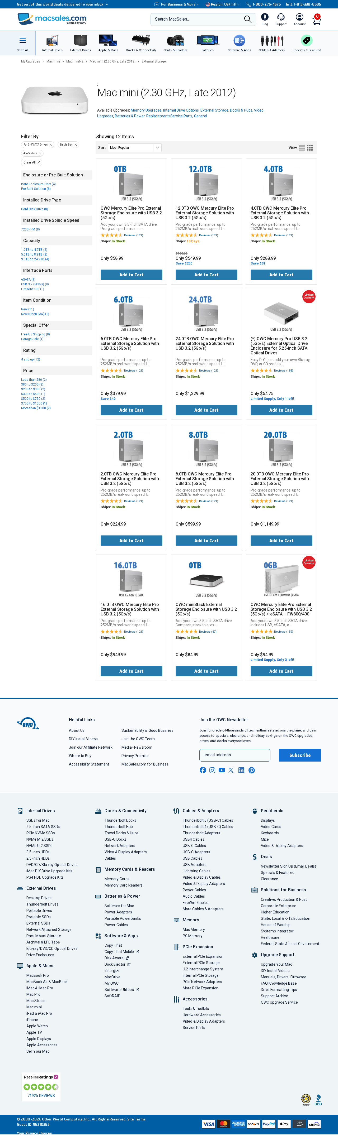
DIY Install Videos (83, 739)
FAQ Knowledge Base (279, 983)
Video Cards (271, 827)
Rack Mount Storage (43, 936)
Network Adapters (120, 846)
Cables (110, 858)
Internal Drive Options (181, 110)
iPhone (32, 1020)
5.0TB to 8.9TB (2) (34, 254)
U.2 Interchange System (203, 969)
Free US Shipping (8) (35, 334)
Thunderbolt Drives (42, 904)
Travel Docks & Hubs (122, 833)
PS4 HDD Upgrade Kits (45, 877)
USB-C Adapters (196, 852)
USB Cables (192, 858)
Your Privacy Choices (34, 1133)
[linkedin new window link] (241, 770)
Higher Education (275, 912)
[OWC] (52, 20)
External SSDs (38, 923)
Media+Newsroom (136, 747)
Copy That (113, 945)
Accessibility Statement (89, 764)
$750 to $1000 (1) (34, 403)
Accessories (195, 999)
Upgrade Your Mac (276, 964)
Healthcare (270, 937)
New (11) (27, 309)
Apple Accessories (42, 1045)
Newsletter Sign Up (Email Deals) (288, 866)
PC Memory (193, 936)
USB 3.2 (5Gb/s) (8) (35, 284)
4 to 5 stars (30, 153)
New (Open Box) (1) (35, 314)
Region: (224, 4)
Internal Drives (40, 810)
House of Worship (275, 925)
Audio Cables (194, 896)
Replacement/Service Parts (169, 116)
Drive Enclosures (40, 955)
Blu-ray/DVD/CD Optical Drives (52, 948)
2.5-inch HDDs (38, 858)
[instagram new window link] (212, 770)
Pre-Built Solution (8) (36, 189)
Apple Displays (38, 1039)
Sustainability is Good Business (147, 730)
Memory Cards (117, 879)
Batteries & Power (130, 116)
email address (218, 754)
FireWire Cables (196, 903)
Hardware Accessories (202, 1015)
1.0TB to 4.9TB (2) (34, 250)
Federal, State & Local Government (290, 944)
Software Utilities (119, 990)
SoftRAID (112, 996)
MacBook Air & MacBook (47, 982)
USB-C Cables (194, 846)
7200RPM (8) (30, 229)
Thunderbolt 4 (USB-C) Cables (208, 827)
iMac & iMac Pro (39, 988)
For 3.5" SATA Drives (36, 144)
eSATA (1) (28, 279)
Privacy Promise (135, 756)
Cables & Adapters (201, 810)
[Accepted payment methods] (260, 1125)
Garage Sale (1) (32, 339)
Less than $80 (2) (34, 380)
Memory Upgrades (146, 110)
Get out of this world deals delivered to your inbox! (62, 4)
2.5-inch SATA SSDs (43, 827)
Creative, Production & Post (284, 899)
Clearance (269, 879)
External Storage (214, 110)
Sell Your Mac (37, 1051)
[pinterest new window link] (251, 770)
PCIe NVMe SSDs (40, 833)
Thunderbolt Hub (119, 827)
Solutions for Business (283, 889)
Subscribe (300, 755)
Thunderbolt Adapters (201, 833)
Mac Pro (33, 994)
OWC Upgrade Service (279, 1002)
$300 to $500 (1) (33, 394)
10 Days (193, 241)
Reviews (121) (133, 235)
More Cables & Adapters (203, 909)
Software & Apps (121, 935)
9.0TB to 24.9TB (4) (35, 259)
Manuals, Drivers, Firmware (283, 977)
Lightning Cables (196, 871)
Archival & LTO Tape (43, 942)
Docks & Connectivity (126, 810)
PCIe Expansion (198, 946)
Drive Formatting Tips (279, 990)
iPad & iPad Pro (39, 1013)
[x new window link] (231, 770)
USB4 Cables (193, 839)
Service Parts (194, 1028)
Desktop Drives (38, 898)
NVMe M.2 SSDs (39, 839)
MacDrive (112, 977)
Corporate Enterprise (278, 906)
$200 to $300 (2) (33, 389)
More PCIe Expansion (200, 988)
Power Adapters (118, 912)
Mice (265, 839)
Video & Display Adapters (126, 852)
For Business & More (178, 4)
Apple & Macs (39, 965)
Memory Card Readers (124, 885)
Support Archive (274, 996)
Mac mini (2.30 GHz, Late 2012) (112, 61)
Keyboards (270, 833)
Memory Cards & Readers (130, 869)
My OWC (112, 983)
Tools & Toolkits (196, 1009)
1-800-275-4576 (267, 4)
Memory (191, 919)
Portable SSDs (38, 917)
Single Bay (66, 144)
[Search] (248, 19)
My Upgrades (30, 61)
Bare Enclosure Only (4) (38, 184)
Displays (268, 820)
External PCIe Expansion (203, 956)
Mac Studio (35, 1001)
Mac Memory (194, 929)
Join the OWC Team (138, 739)
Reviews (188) (283, 370)
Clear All (30, 162)
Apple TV (34, 1032)
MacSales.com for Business (144, 764)
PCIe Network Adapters (202, 982)
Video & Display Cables (202, 877)
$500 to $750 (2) (33, 399)
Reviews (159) (283, 631)
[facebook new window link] (202, 770)
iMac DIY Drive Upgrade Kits (49, 871)
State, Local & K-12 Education (285, 918)
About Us (76, 730)
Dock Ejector (115, 964)
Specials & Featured (277, 872)
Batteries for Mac (119, 906)
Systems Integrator (277, 931)
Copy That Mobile (119, 952)
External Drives (41, 888)
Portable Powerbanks (123, 918)
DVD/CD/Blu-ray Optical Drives (52, 865)
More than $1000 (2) (36, 408)
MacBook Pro (37, 975)
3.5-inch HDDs (38, 852)
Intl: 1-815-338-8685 (303, 4)
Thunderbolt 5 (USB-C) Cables (208, 820)
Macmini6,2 (74, 61)
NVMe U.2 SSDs (39, 846)
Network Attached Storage (49, 929)
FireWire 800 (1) (32, 289)
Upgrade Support (277, 954)
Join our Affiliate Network (90, 747)
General (200, 116)
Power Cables (116, 925)
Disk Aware (114, 958)
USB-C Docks (115, 839)
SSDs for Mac (37, 820)
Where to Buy (80, 756)
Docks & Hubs (241, 110)
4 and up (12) (30, 359)
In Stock (118, 241)
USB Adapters (194, 865)
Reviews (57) (208, 631)
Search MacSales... (172, 19)
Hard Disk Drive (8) (34, 209)
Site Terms (136, 1119)
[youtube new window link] (221, 770)
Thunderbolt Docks (121, 820)
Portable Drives (39, 910)
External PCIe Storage (201, 963)
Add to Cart (131, 275)
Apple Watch (37, 1026)
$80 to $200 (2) (32, 384)
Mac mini (53, 61)
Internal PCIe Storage (201, 975)
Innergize (112, 971)
